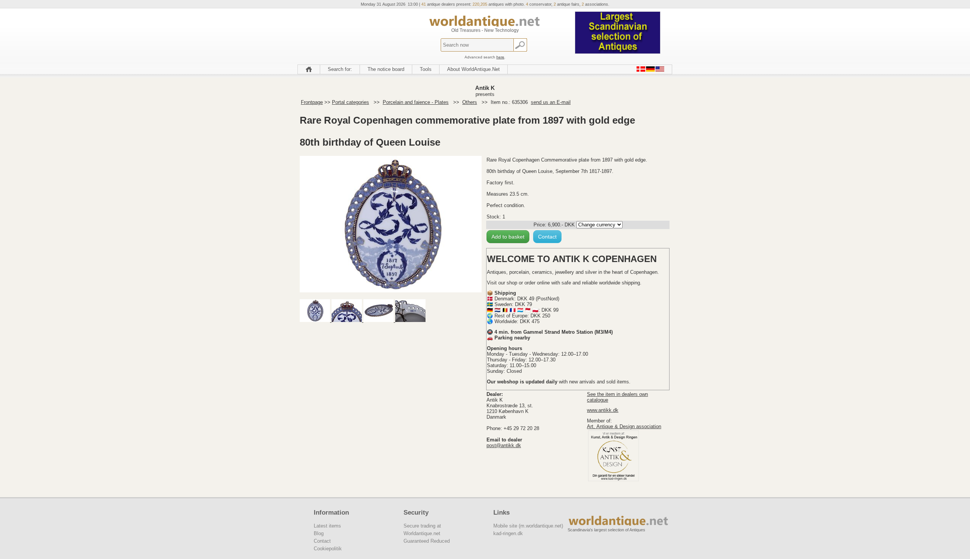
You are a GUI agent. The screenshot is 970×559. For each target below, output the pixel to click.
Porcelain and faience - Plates (416, 102)
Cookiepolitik (328, 548)
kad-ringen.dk (508, 533)
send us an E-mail (551, 102)
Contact (547, 237)
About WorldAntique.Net (473, 69)
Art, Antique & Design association (624, 426)
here (500, 57)
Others (469, 102)
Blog (319, 533)
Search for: (340, 69)
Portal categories (350, 102)
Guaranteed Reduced (427, 541)
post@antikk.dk (504, 445)
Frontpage (312, 102)
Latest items (327, 526)
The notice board (386, 69)
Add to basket (507, 237)
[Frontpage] (309, 69)
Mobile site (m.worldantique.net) (528, 526)
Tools (426, 69)
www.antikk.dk (602, 410)
